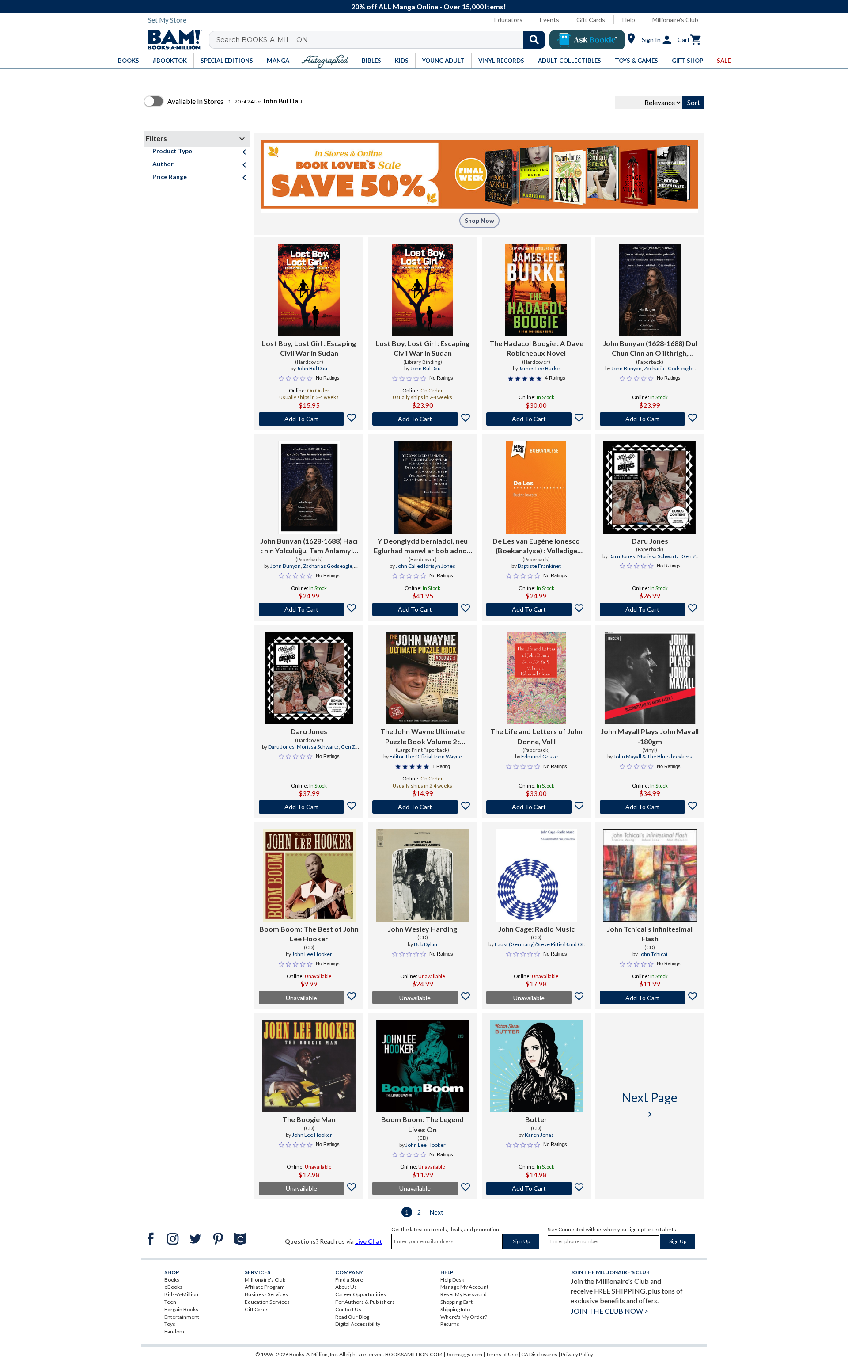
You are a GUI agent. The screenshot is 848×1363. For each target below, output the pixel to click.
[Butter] (536, 1066)
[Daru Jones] (649, 487)
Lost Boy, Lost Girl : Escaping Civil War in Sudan (309, 348)
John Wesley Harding (422, 929)
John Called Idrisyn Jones (425, 566)
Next (436, 1212)
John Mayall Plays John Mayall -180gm (650, 736)
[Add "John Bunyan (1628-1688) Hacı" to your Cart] (309, 609)
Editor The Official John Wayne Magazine (426, 760)
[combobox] (382, 39)
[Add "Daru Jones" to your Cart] (650, 609)
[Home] (171, 40)
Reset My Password (463, 1294)
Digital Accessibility (357, 1324)
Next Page (650, 1104)
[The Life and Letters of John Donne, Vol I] (536, 678)
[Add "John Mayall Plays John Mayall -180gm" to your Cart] (650, 807)
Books (171, 1279)
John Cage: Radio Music (536, 929)
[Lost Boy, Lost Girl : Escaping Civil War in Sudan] (309, 290)
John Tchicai (653, 954)
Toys (169, 1324)
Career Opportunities (360, 1294)
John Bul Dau (312, 368)
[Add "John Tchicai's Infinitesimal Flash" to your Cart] (650, 997)
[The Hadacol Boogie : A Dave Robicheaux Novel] (536, 290)
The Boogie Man (309, 1119)
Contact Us (348, 1309)
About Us (346, 1286)
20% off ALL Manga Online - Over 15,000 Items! (428, 6)
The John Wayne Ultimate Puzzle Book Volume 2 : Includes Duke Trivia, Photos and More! (422, 736)
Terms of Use (502, 1354)
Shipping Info (455, 1309)
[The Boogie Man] (309, 1066)
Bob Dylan (425, 944)
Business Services (266, 1294)
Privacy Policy (577, 1354)
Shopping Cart (456, 1301)
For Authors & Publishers (365, 1301)
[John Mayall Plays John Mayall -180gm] (650, 678)
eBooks (173, 1286)
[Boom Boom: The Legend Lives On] (422, 1066)
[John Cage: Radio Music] (536, 875)
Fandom (174, 1331)
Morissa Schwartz (658, 556)
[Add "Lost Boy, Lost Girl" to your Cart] (309, 419)
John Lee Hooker (312, 954)
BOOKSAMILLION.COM (414, 1354)
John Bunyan (626, 368)
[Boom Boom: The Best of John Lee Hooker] (309, 875)
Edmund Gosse (539, 756)
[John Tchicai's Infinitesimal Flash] (650, 875)
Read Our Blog (352, 1317)
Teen (170, 1301)
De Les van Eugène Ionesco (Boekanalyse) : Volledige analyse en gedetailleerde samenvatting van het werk (536, 546)
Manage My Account (464, 1286)
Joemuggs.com (464, 1354)
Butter (536, 1119)
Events (549, 19)
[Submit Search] (534, 40)
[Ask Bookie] (587, 39)
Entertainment (181, 1317)
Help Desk (452, 1279)
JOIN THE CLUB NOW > (609, 1310)
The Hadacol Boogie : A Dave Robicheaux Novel (536, 348)
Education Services (267, 1301)
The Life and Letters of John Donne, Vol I (536, 736)
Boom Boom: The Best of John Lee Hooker (309, 934)
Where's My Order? (463, 1317)
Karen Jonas (539, 1134)
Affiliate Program (265, 1286)
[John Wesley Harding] (422, 875)
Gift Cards (590, 19)
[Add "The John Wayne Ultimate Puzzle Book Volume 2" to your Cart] (422, 807)
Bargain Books (181, 1309)
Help (628, 19)
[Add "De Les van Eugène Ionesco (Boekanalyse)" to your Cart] (536, 609)
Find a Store (349, 1279)
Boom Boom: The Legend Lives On (422, 1124)
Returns (449, 1324)
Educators (508, 19)
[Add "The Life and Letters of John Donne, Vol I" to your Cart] (536, 807)
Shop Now (479, 220)
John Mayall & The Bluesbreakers (652, 756)
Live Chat (368, 1241)
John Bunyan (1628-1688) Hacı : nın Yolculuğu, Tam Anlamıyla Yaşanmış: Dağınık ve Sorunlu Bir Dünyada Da (309, 546)
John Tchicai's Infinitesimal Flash (650, 934)
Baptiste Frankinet (539, 566)
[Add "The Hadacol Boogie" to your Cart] (536, 419)
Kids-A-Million (181, 1294)
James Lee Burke (539, 368)
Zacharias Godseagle (668, 368)
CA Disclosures (539, 1354)
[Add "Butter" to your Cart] (536, 1188)
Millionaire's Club (675, 19)
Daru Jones (650, 541)
